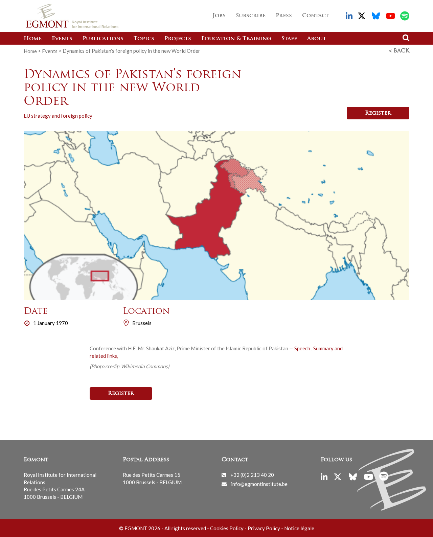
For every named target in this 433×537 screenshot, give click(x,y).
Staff (289, 39)
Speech (302, 348)
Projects (177, 39)
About (316, 39)
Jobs (219, 16)
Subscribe (251, 16)
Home (33, 39)
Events (62, 39)
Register (378, 113)
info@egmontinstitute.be (259, 484)
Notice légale (299, 528)
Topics (144, 39)
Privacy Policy (264, 528)
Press (284, 16)
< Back (399, 51)
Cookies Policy (227, 528)
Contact (315, 16)
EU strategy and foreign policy (58, 116)
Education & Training (236, 39)
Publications (103, 39)
